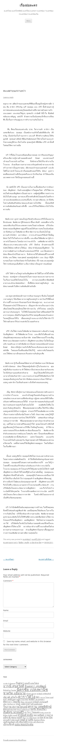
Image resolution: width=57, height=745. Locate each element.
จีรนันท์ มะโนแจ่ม (9, 690)
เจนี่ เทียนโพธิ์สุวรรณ (24, 722)
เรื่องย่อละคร (28, 5)
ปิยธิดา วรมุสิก (24, 542)
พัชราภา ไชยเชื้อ (11, 701)
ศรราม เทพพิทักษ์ (40, 706)
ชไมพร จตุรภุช (31, 694)
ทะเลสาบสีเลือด (46, 559)
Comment (8, 581)
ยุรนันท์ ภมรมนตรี (40, 701)
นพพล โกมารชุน (22, 699)
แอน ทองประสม (24, 724)
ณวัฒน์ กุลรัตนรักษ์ (44, 694)
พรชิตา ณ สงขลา (37, 699)
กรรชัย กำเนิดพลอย (9, 683)
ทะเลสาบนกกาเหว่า (10, 542)
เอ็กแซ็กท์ (8, 724)
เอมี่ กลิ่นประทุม (38, 722)
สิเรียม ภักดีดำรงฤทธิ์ (10, 715)
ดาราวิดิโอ (27, 696)
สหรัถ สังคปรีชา (38, 709)
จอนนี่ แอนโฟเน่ (31, 683)
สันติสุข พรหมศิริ (13, 712)
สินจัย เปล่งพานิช (45, 713)
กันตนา (20, 683)
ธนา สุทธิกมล (9, 699)
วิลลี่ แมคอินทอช (36, 704)
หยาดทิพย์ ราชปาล (43, 715)
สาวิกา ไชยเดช (32, 712)
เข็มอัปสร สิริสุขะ (39, 720)
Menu (28, 21)
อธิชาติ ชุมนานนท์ (12, 717)
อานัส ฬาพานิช (35, 542)
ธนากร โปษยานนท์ (46, 697)
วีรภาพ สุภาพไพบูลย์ (15, 707)
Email (5, 620)
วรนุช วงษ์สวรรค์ (22, 704)
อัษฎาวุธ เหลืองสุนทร (30, 718)
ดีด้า (38, 697)
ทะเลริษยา (8, 559)
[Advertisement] (28, 53)
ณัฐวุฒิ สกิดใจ (10, 697)
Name (5, 610)
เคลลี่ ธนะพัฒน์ (9, 722)
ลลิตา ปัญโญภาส (9, 704)
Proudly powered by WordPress (14, 740)
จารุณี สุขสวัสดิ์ (13, 686)
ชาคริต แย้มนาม (14, 693)
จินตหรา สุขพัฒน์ (35, 686)
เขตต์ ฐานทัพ (26, 719)
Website (6, 631)
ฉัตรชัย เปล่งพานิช (32, 689)
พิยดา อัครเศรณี (26, 702)
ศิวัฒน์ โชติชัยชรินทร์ (23, 710)
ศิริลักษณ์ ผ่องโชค (9, 709)
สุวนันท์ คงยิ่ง (25, 715)
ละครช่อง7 (27, 539)
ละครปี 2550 (36, 539)
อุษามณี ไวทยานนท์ (11, 720)
